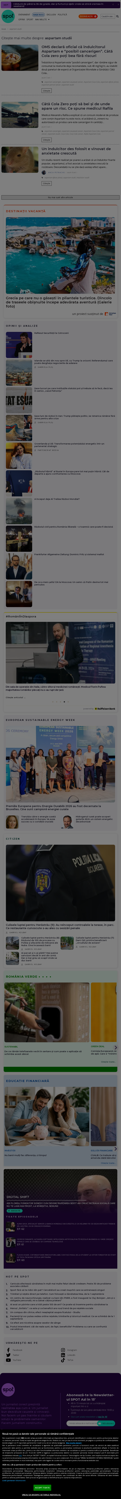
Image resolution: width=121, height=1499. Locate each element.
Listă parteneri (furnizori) (13, 1480)
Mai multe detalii (74, 1443)
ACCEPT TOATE (42, 1487)
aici (20, 1455)
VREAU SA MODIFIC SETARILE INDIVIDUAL (41, 1494)
